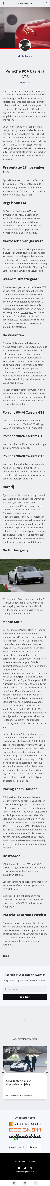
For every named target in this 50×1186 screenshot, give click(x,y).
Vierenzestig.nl (25, 3)
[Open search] (46, 3)
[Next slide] (47, 1072)
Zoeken (31, 1161)
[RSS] (31, 1168)
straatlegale (27, 312)
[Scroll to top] (36, 1183)
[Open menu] (3, 3)
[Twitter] (25, 1183)
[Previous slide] (3, 1072)
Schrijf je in (25, 996)
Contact (33, 1147)
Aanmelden (20, 1161)
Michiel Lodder (25, 56)
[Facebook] (14, 1183)
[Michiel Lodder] (25, 45)
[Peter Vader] (7, 1051)
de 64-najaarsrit (37, 90)
